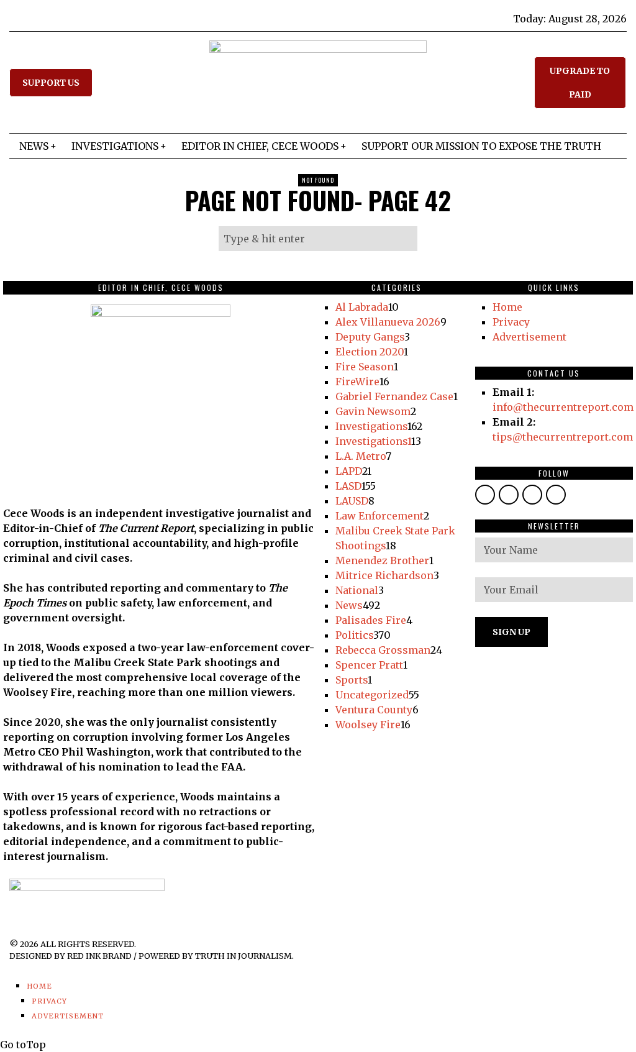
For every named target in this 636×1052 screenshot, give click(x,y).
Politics (354, 635)
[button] (405, 238)
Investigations (371, 426)
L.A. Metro (360, 456)
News (349, 605)
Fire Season (364, 366)
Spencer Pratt (369, 665)
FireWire (357, 381)
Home (507, 307)
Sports (351, 680)
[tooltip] (485, 495)
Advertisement (529, 337)
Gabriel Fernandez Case (394, 396)
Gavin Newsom (373, 411)
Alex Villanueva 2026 (387, 322)
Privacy (511, 322)
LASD (348, 486)
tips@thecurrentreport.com (563, 437)
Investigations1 (373, 441)
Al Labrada (361, 307)
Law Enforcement (379, 516)
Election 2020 (369, 351)
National (356, 590)
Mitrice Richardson (384, 575)
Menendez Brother (382, 560)
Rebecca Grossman (382, 650)
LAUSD (351, 501)
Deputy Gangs (369, 337)
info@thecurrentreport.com (563, 407)
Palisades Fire (370, 620)
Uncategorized (372, 694)
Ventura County (373, 709)
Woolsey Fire (368, 724)
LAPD (348, 471)
